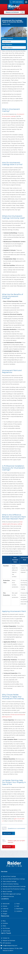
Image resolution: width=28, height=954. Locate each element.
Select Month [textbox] (7, 41)
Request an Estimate (12, 12)
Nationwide (6, 903)
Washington (19, 908)
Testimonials (6, 931)
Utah (17, 906)
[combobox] (14, 41)
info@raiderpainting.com (10, 945)
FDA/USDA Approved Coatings (12, 894)
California (5, 908)
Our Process (6, 928)
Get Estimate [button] (7, 846)
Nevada (5, 911)
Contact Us (6, 938)
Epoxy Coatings (7, 891)
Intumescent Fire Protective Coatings (14, 889)
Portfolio (5, 923)
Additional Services (8, 896)
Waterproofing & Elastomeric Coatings (14, 886)
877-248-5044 (18, 2)
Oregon (5, 913)
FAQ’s (4, 926)
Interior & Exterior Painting (10, 884)
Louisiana (19, 911)
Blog (4, 921)
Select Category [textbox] (8, 47)
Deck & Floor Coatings (9, 876)
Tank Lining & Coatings (9, 881)
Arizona (5, 906)
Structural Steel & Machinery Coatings (14, 879)
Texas (18, 903)
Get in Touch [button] (7, 833)
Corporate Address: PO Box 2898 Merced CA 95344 (12, 949)
